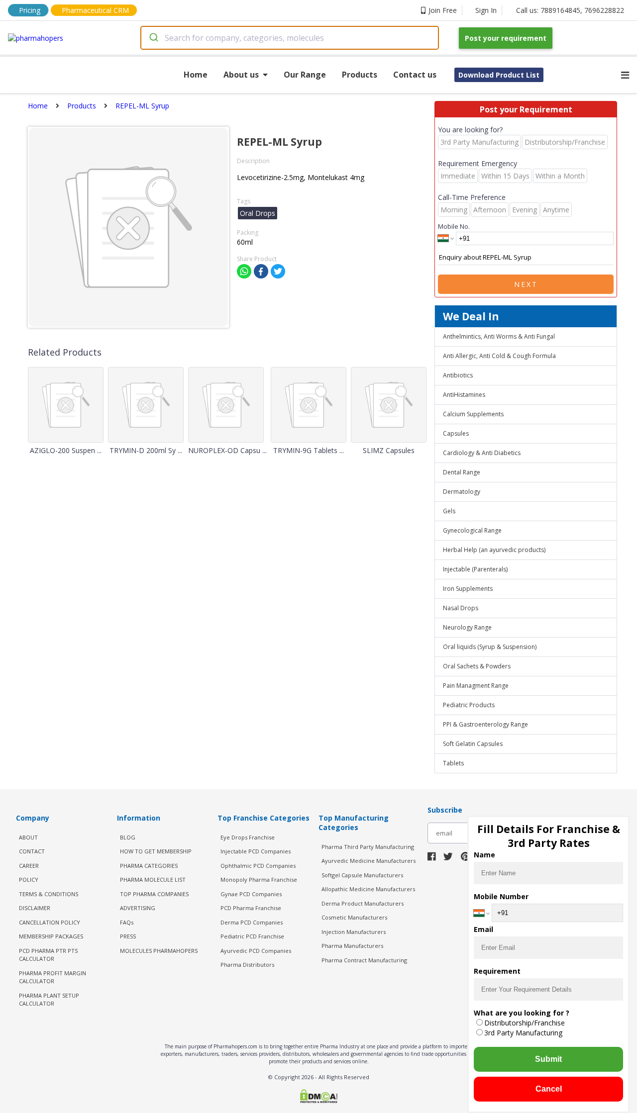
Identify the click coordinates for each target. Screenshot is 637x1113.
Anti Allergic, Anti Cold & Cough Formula (499, 356)
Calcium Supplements (473, 414)
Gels (449, 511)
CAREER (29, 865)
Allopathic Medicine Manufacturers (368, 889)
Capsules (456, 433)
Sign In (486, 10)
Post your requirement (505, 38)
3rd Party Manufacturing (523, 1032)
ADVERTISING (137, 908)
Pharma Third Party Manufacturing (367, 846)
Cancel (548, 1089)
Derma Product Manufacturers (362, 903)
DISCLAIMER (34, 908)
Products (359, 74)
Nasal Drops (460, 608)
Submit (548, 1059)
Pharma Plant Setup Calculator (49, 1000)
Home (196, 74)
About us (241, 74)
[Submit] (153, 38)
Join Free (442, 10)
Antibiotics (458, 375)
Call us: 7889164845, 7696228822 (570, 10)
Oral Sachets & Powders (477, 666)
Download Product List (498, 75)
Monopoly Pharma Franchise (258, 879)
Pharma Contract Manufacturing (364, 960)
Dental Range (461, 472)
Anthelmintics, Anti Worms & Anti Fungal (499, 336)
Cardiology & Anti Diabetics (482, 453)
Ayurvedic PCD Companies (255, 950)
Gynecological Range (472, 530)
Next (526, 284)
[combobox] (289, 38)
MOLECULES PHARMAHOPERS (159, 950)
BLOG (127, 837)
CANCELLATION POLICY (49, 922)
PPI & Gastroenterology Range (485, 724)
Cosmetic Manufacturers (354, 917)
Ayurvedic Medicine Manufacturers (368, 860)
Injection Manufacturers (353, 931)
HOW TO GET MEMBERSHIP (156, 851)
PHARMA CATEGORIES (149, 865)
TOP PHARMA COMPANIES (154, 894)
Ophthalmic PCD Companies (258, 865)
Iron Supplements (468, 588)
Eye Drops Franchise (247, 837)
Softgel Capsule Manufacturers (362, 875)
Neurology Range (467, 627)
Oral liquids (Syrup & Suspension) (489, 647)
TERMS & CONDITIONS (48, 894)
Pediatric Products (469, 705)
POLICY (28, 879)
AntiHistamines (464, 394)
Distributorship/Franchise (524, 1022)
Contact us (414, 74)
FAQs (126, 922)
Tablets (453, 763)
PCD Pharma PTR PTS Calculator (48, 955)
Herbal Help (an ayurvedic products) (494, 550)
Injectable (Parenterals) (475, 569)
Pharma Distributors (247, 964)
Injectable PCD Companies (255, 851)
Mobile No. (454, 226)
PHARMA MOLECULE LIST (153, 879)
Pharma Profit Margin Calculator (52, 977)
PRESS (128, 936)
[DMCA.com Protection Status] (318, 1097)
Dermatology (461, 491)
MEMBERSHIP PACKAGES (51, 936)
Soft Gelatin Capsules (473, 744)
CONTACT (32, 851)
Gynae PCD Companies (251, 894)
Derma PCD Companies (251, 922)
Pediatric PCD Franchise (252, 936)
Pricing (29, 10)
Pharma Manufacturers (352, 945)
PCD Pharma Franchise (250, 908)
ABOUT (28, 837)
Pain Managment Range (476, 685)
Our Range (305, 74)
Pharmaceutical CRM (95, 10)
